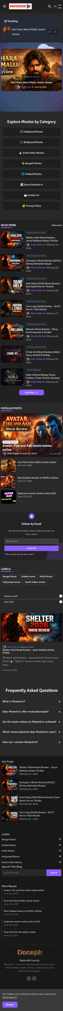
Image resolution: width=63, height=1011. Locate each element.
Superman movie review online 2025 (37, 493)
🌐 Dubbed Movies (31, 173)
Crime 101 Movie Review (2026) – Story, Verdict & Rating (43, 353)
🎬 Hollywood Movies (31, 131)
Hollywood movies (11, 582)
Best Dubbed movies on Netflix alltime (31, 82)
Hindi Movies (46, 576)
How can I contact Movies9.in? (31, 742)
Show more (57, 225)
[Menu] (4, 6)
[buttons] (29, 978)
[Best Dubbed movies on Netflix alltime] (31, 70)
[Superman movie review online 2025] (8, 497)
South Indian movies (35, 582)
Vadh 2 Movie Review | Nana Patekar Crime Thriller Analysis (43, 376)
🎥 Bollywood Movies (31, 142)
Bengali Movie (10, 576)
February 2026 (32, 596)
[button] (49, 6)
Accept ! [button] (10, 1004)
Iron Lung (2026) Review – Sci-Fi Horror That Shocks (43, 308)
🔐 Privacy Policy (31, 205)
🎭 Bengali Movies (32, 163)
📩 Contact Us (31, 195)
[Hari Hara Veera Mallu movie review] (6, 29)
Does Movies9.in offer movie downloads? (31, 711)
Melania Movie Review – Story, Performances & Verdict (42, 331)
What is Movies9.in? (31, 701)
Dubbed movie (28, 576)
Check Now (8, 997)
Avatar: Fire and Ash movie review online (24, 890)
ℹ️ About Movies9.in (31, 184)
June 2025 (33, 602)
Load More (29, 392)
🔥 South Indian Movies (31, 152)
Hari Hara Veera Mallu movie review (28, 32)
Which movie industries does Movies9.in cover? (31, 732)
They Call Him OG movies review (20, 932)
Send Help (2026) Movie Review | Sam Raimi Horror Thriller (43, 285)
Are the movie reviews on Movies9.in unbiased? (31, 722)
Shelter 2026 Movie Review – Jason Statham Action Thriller (42, 239)
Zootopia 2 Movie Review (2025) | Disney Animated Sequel (43, 262)
